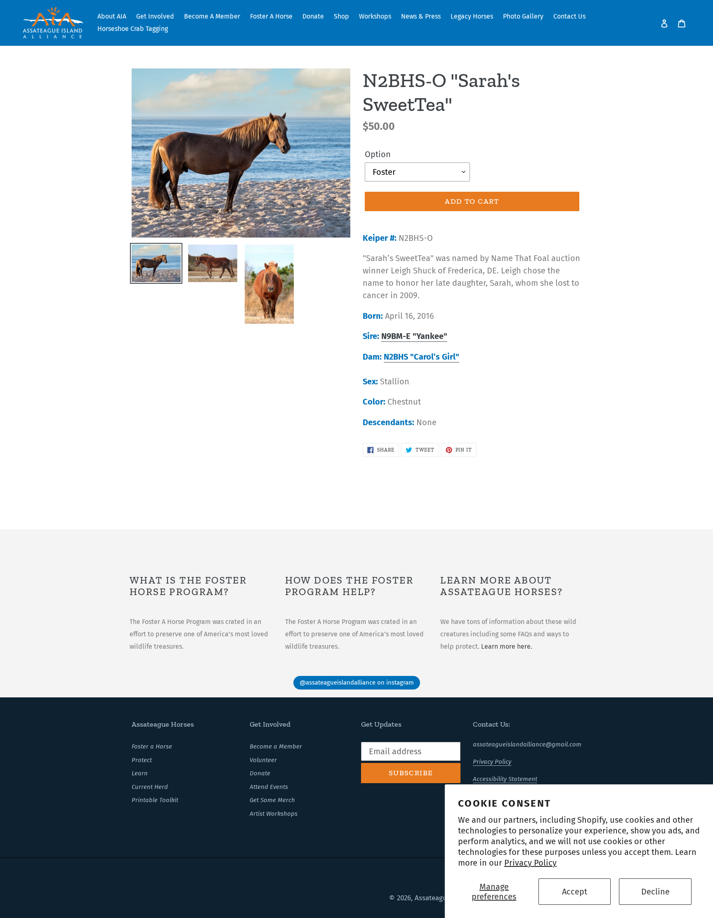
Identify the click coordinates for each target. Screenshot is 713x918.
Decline (655, 892)
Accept (574, 892)
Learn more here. (506, 646)
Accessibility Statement (505, 779)
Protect (142, 760)
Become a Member (276, 746)
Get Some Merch (272, 800)
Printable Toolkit (155, 800)
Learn (140, 773)
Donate (260, 773)
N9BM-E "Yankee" (414, 336)
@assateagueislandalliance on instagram (357, 682)
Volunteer (263, 760)
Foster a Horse (152, 746)
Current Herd (150, 787)
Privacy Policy (530, 863)
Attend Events (269, 787)
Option (378, 154)
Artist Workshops (273, 813)
